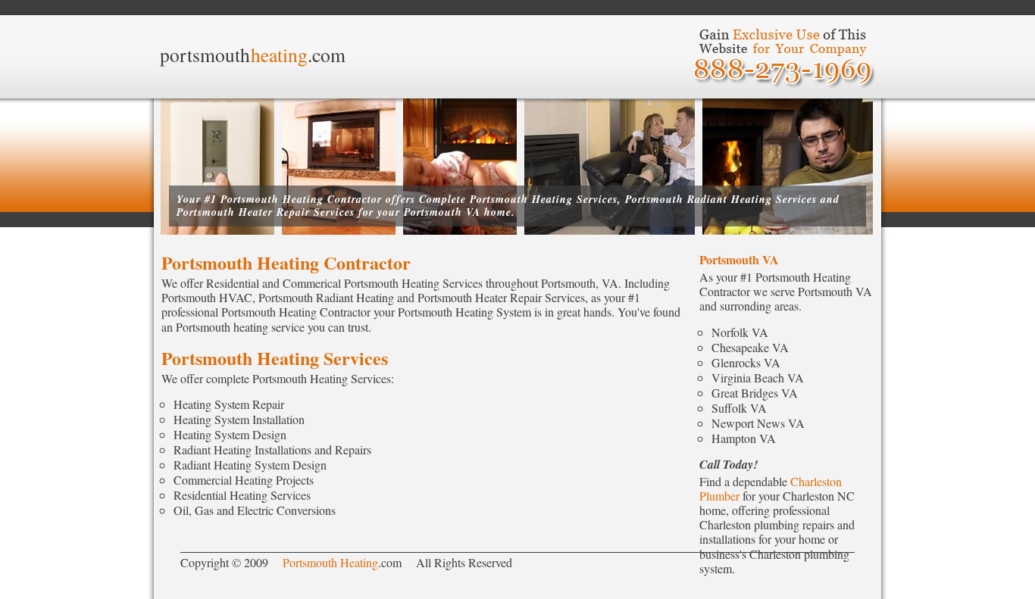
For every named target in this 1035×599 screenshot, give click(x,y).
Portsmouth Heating (330, 562)
